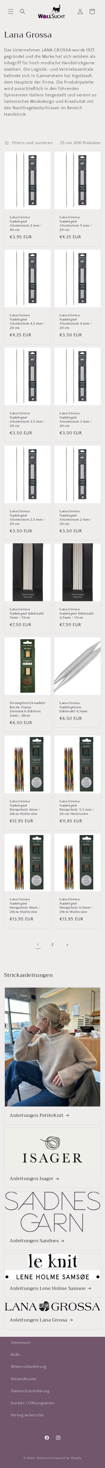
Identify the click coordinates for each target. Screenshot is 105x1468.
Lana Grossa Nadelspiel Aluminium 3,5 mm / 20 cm (27, 419)
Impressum (20, 1343)
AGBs (15, 1355)
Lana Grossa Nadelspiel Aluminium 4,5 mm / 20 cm (27, 321)
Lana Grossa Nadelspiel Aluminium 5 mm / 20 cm (76, 223)
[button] (11, 11)
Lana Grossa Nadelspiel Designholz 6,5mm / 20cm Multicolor (76, 905)
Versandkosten (24, 1379)
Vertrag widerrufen (27, 1415)
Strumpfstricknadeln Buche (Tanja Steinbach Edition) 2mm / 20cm (27, 709)
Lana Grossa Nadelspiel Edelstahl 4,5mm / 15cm (77, 613)
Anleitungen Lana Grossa (38, 1320)
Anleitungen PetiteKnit (37, 1115)
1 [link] (38, 945)
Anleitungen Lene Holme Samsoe (48, 1289)
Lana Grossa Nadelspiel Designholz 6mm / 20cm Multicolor (25, 807)
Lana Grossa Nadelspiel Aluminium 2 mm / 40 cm (26, 223)
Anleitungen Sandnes (34, 1241)
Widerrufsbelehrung (29, 1367)
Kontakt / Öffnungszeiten (33, 1403)
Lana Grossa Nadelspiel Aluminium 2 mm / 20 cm (76, 517)
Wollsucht (43, 1458)
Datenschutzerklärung (30, 1391)
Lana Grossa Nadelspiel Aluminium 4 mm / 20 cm (76, 321)
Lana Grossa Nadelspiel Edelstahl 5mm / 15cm (27, 613)
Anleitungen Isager (32, 1179)
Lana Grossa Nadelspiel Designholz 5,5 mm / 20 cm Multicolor (76, 807)
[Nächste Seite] (67, 945)
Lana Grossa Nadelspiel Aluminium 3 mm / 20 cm (76, 419)
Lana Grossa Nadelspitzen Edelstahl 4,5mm (74, 707)
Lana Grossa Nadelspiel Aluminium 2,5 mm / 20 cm (27, 517)
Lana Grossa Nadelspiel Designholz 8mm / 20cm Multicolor (25, 905)
